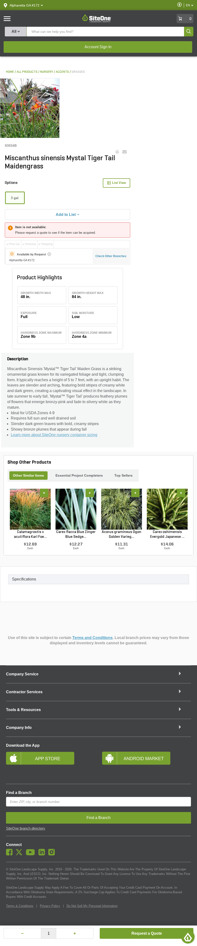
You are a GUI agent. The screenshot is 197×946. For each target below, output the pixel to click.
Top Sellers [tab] (123, 475)
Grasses (78, 72)
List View (119, 183)
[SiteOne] (97, 21)
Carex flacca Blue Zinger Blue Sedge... (76, 534)
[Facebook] (10, 854)
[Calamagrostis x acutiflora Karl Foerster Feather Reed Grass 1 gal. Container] (30, 509)
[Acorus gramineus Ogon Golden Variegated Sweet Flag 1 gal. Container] (121, 509)
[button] (24, 5)
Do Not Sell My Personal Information (92, 906)
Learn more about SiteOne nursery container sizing (54, 435)
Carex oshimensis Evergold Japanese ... (167, 534)
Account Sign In (98, 47)
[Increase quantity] (74, 933)
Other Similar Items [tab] (28, 475)
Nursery (46, 72)
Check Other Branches (110, 256)
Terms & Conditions (19, 906)
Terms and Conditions (92, 638)
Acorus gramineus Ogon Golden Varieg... (121, 534)
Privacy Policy (50, 906)
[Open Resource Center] (188, 937)
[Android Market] (146, 764)
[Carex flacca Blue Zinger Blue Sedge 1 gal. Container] (75, 509)
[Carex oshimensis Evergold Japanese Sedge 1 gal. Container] (167, 509)
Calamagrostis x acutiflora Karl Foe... (30, 534)
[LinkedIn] (42, 854)
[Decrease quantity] (22, 933)
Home (10, 72)
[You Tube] (31, 854)
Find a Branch (19, 793)
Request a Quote (146, 933)
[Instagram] (52, 854)
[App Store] (50, 764)
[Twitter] (20, 854)
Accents (62, 72)
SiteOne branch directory (25, 828)
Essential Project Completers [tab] (79, 475)
